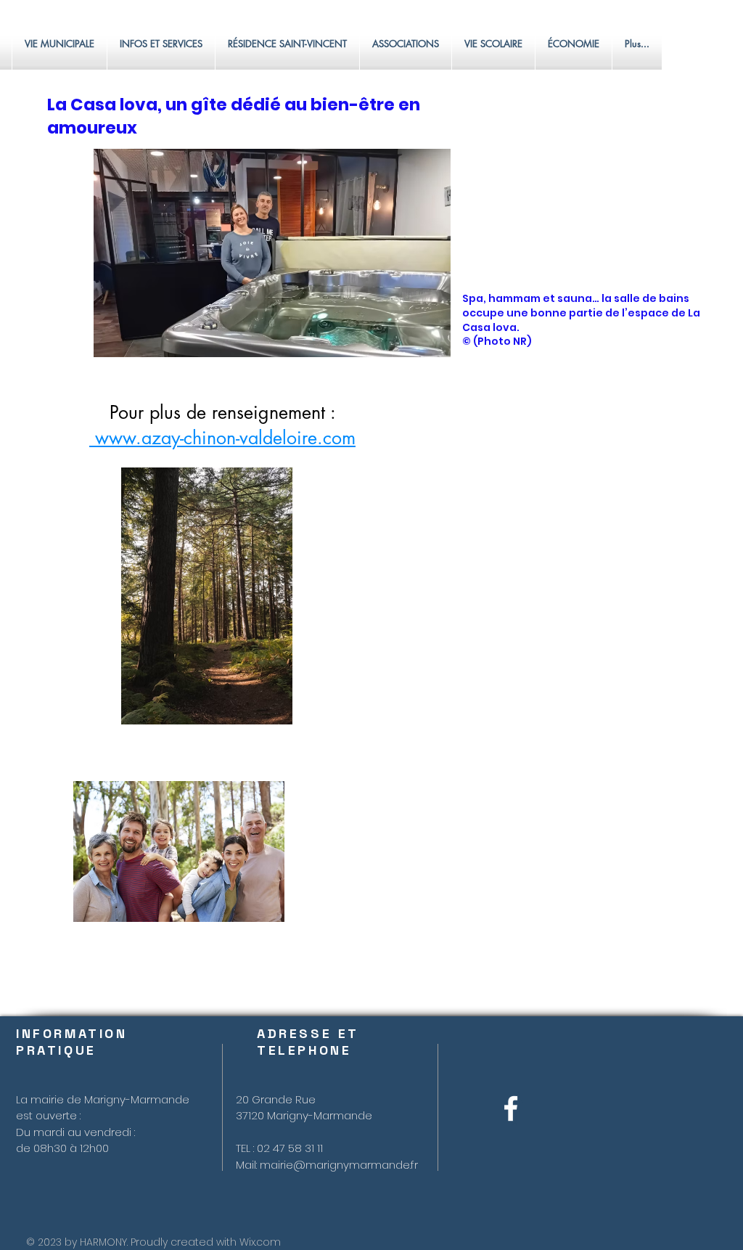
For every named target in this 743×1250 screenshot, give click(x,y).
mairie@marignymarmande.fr (339, 1164)
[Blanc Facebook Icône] (511, 1108)
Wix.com (260, 1242)
